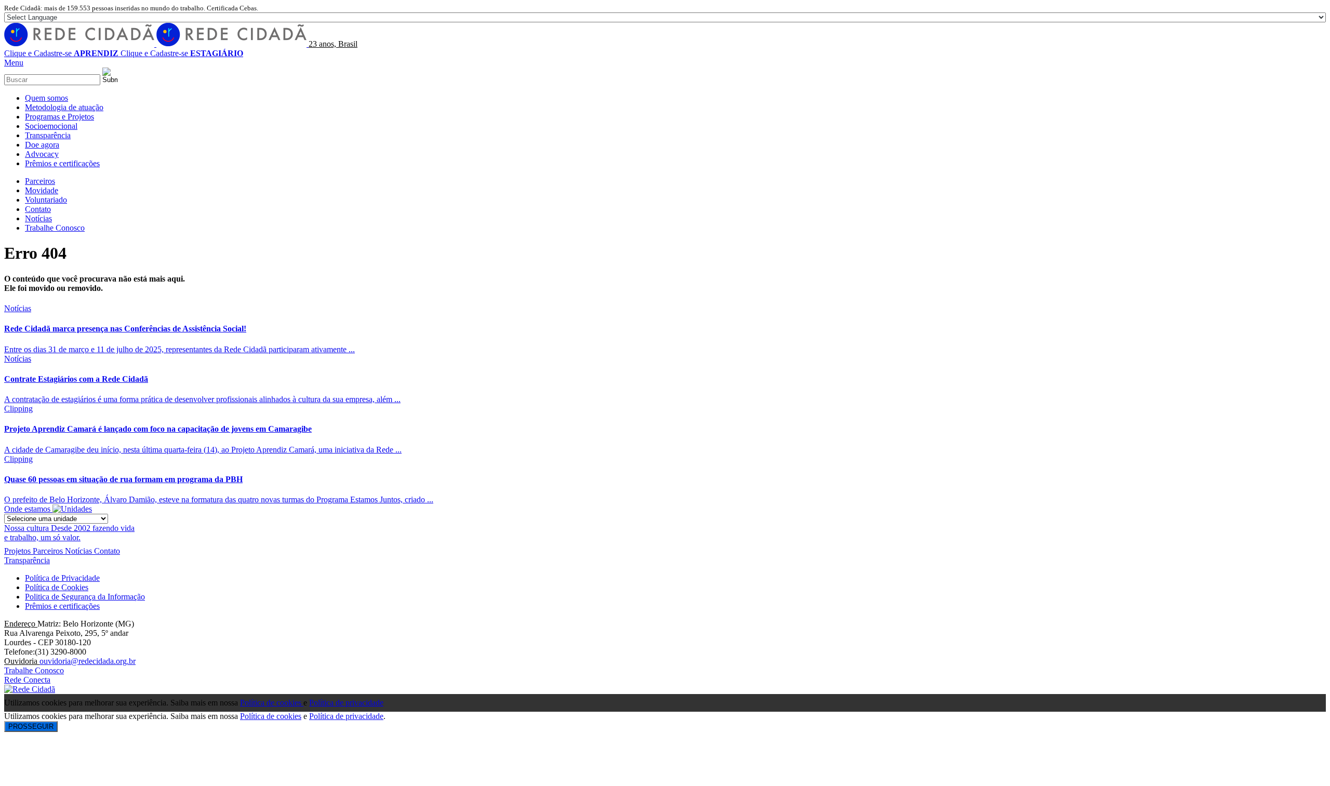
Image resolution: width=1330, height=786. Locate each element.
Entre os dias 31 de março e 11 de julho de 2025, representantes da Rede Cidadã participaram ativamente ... (179, 349)
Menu (13, 62)
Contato (107, 551)
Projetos (18, 551)
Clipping (18, 408)
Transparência (27, 560)
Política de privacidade (346, 702)
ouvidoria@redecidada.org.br (87, 661)
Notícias (17, 308)
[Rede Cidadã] (156, 43)
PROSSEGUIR (31, 726)
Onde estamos (28, 508)
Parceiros (49, 551)
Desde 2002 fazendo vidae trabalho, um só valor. (69, 533)
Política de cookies (271, 702)
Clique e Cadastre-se (61, 53)
